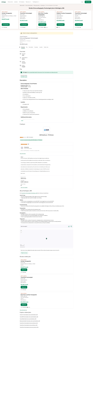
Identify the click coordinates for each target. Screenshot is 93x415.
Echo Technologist (29, 5)
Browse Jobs (10, 1)
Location (41, 47)
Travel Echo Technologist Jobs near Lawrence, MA (29, 327)
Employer (36, 47)
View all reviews (23, 153)
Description (31, 47)
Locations (16, 1)
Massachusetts (37, 5)
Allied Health (22, 5)
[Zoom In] (21, 231)
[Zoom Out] (21, 232)
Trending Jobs (35, 1)
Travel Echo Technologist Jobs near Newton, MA (29, 323)
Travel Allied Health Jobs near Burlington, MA (28, 318)
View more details (24, 187)
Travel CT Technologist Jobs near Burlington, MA (29, 314)
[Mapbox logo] (22, 247)
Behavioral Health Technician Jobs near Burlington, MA (30, 321)
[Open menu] (20, 47)
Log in (82, 1)
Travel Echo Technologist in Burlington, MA (29, 193)
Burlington (43, 5)
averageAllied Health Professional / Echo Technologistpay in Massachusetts (43, 72)
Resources (28, 1)
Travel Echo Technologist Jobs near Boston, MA (28, 325)
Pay (26, 47)
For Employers (21, 1)
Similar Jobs (46, 47)
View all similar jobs (23, 310)
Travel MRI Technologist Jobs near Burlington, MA (29, 316)
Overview (23, 47)
